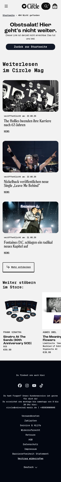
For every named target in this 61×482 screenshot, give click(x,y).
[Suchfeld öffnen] (45, 6)
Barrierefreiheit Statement (30, 453)
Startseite (9, 15)
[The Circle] (30, 6)
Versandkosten (30, 416)
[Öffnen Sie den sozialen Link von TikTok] (41, 385)
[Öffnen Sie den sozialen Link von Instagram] (27, 385)
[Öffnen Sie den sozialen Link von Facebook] (19, 385)
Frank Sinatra (12, 332)
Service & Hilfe (30, 425)
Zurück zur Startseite (30, 46)
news (6, 131)
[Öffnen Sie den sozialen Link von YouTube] (34, 385)
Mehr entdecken (21, 267)
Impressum (30, 449)
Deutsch (29, 467)
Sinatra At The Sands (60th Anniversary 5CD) (17, 340)
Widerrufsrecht (30, 430)
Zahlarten (30, 420)
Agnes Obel (49, 332)
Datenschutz (30, 444)
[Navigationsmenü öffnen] (6, 6)
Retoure (30, 435)
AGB (30, 439)
